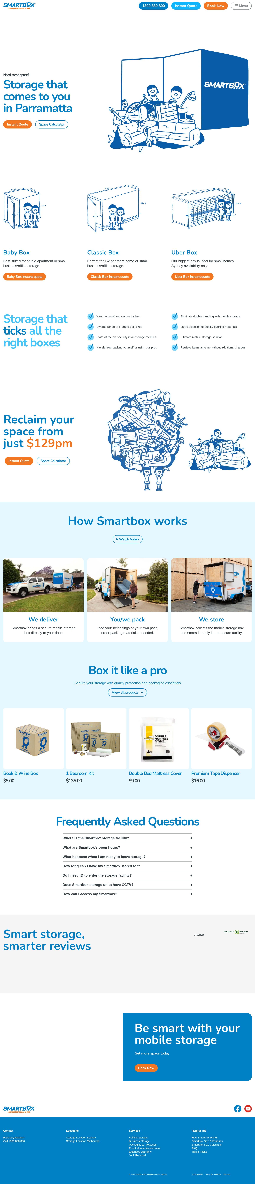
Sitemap (226, 1175)
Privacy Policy (197, 1175)
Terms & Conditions (213, 1175)
